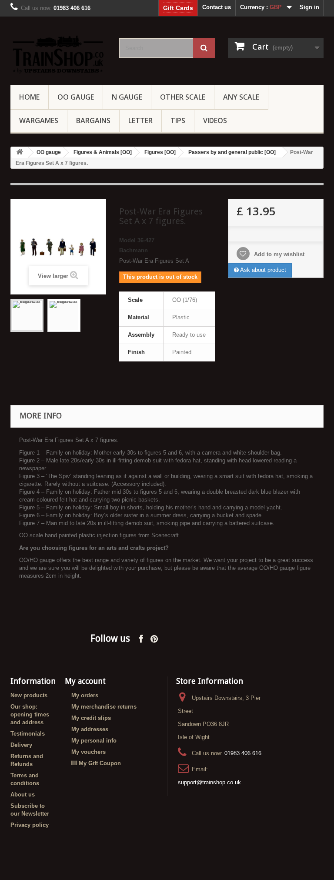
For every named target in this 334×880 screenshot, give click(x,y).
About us (22, 794)
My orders (84, 695)
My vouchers (88, 752)
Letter (140, 120)
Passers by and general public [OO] (232, 152)
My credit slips (91, 718)
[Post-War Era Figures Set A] (27, 315)
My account (85, 681)
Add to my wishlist (278, 254)
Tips (177, 120)
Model (127, 240)
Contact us (216, 7)
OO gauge (75, 97)
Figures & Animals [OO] (102, 152)
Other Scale (182, 97)
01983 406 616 (242, 753)
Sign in (309, 7)
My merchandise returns (104, 706)
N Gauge (127, 97)
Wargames (38, 120)
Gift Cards (178, 7)
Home (29, 97)
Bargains (93, 120)
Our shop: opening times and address (29, 714)
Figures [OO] (160, 152)
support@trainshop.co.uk (209, 782)
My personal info (94, 740)
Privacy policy (29, 825)
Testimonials (27, 733)
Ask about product (262, 270)
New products (28, 695)
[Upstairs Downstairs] (58, 54)
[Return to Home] (19, 152)
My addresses (89, 729)
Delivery (21, 745)
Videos (215, 120)
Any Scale (241, 97)
